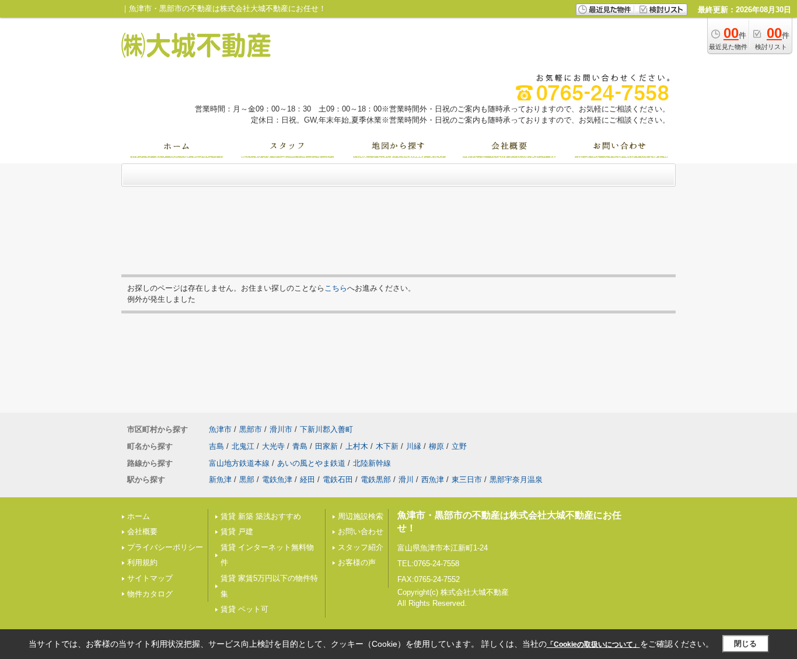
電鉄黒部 (376, 479)
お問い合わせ (360, 531)
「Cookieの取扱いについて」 (593, 644)
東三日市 (467, 479)
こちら (335, 288)
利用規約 (142, 562)
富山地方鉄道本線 (239, 463)
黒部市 (250, 429)
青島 (299, 446)
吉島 (216, 446)
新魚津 (220, 479)
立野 (459, 446)
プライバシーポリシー (165, 547)
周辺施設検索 (360, 516)
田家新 (326, 446)
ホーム (138, 516)
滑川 (406, 479)
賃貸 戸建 (237, 531)
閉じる (745, 643)
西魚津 (432, 479)
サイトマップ (150, 578)
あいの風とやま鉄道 (311, 463)
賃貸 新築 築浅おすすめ (261, 516)
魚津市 (220, 429)
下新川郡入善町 (326, 429)
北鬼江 (243, 446)
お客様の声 (357, 562)
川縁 (413, 446)
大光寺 (273, 446)
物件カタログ (150, 594)
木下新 (387, 446)
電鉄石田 (338, 479)
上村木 (356, 446)
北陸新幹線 (372, 463)
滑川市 (281, 429)
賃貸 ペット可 (244, 609)
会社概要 (142, 531)
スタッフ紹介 (360, 547)
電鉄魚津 (277, 479)
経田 (307, 479)
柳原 (436, 446)
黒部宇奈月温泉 (516, 479)
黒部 (246, 479)
